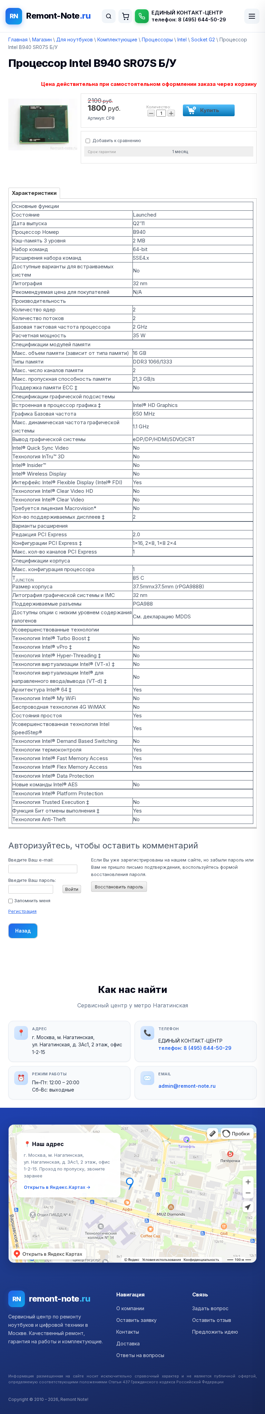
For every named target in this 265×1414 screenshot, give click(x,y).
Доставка (128, 1343)
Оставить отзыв (211, 1320)
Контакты (127, 1332)
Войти (71, 889)
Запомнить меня (31, 900)
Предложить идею (215, 1332)
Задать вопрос (210, 1308)
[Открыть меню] (251, 16)
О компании (130, 1308)
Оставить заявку (136, 1320)
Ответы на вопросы (140, 1355)
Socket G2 (203, 39)
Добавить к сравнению (116, 140)
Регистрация (22, 911)
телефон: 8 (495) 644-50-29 (188, 19)
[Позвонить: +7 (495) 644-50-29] (142, 16)
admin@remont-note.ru (187, 1086)
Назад (23, 931)
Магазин (42, 39)
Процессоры (157, 39)
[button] (132, 1194)
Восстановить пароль (119, 886)
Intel (182, 39)
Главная (18, 39)
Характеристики (34, 193)
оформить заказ (125, 16)
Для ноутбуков (74, 39)
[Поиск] (109, 16)
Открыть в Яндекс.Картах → (57, 1187)
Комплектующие (117, 39)
